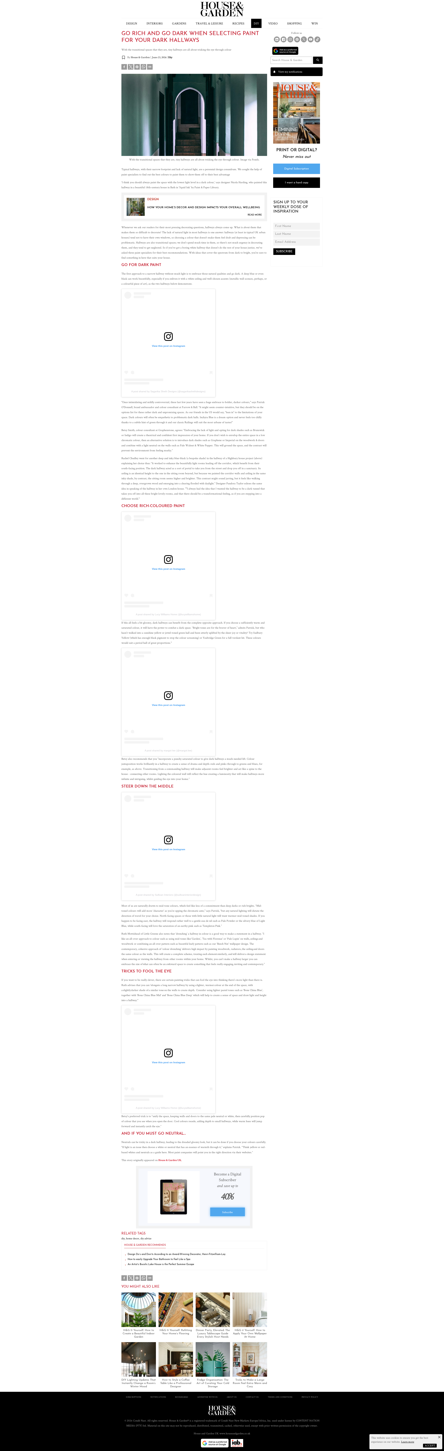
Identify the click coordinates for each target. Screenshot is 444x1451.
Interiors (155, 23)
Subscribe (227, 1212)
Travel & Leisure (209, 23)
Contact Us (252, 1397)
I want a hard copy (296, 182)
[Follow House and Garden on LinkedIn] (277, 39)
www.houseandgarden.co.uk (234, 1433)
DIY (256, 23)
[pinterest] (137, 67)
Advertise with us (207, 1397)
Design (131, 23)
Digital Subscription (296, 168)
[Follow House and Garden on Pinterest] (297, 39)
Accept (430, 1445)
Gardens (179, 23)
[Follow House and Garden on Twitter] (304, 39)
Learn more (407, 1442)
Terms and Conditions (280, 1397)
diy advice (145, 1238)
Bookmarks (181, 1397)
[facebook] (124, 67)
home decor (133, 1238)
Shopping (294, 23)
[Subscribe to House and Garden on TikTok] (317, 39)
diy (123, 1238)
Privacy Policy (310, 1397)
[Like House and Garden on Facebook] (284, 39)
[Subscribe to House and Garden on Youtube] (311, 39)
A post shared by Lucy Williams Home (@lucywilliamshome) (168, 614)
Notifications (158, 1397)
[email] (150, 67)
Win (314, 23)
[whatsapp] (143, 67)
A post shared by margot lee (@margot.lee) (168, 750)
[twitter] (130, 67)
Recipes (238, 23)
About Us (232, 1397)
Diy (170, 57)
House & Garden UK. (170, 1160)
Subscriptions (133, 1397)
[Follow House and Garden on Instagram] (290, 39)
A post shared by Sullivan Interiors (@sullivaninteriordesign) (168, 894)
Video (273, 23)
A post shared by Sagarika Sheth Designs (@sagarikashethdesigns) (168, 391)
